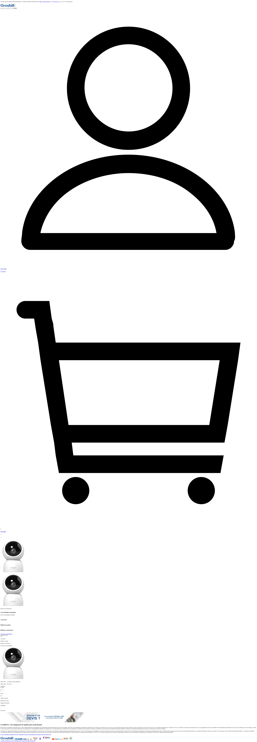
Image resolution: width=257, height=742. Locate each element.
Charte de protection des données (28, 740)
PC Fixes (2, 734)
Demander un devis (5, 700)
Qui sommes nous (17, 740)
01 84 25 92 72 (56, 1)
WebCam (43, 734)
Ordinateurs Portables (9, 734)
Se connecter (3, 271)
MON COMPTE (4, 268)
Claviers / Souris (27, 734)
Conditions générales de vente (7, 740)
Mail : (45, 1)
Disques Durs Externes (36, 734)
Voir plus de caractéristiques (6, 634)
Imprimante (21, 734)
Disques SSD (48, 734)
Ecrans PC (16, 734)
